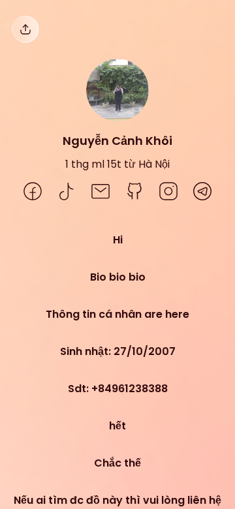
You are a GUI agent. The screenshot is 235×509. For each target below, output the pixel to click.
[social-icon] (33, 192)
